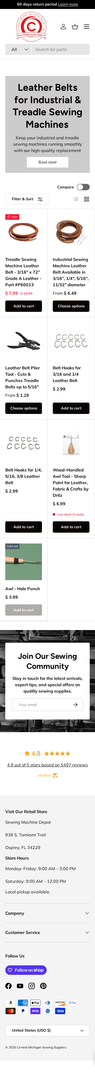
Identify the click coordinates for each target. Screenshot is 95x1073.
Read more (48, 162)
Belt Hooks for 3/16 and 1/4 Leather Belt (67, 374)
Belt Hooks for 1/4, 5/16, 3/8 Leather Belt (23, 476)
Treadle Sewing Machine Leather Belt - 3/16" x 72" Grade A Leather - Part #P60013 (23, 272)
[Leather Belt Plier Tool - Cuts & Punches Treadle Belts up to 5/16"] (23, 341)
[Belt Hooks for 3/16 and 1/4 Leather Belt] (71, 341)
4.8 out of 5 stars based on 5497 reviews (47, 764)
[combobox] (47, 49)
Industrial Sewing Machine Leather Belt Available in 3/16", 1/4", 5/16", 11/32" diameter (71, 272)
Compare (65, 187)
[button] (75, 26)
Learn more (78, 4)
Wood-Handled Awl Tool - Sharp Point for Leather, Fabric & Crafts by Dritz (71, 482)
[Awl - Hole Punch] (23, 561)
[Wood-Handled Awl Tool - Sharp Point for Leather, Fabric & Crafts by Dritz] (71, 443)
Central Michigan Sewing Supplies (41, 1047)
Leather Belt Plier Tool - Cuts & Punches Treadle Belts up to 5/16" (22, 377)
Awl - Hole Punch (22, 588)
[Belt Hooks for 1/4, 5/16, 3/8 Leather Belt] (23, 443)
